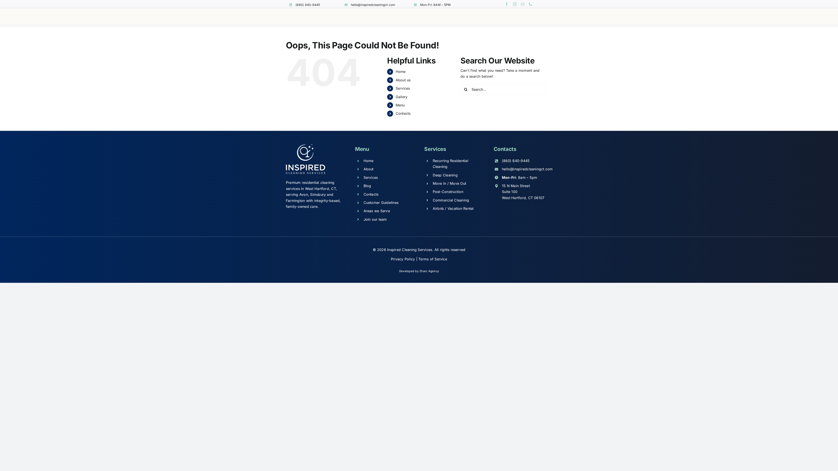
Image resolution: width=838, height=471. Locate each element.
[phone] (530, 4)
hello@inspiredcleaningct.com (373, 5)
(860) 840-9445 (307, 5)
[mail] (522, 4)
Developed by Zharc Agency (419, 271)
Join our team (375, 219)
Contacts (403, 113)
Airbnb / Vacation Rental (453, 208)
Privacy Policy (403, 259)
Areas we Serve (377, 211)
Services (403, 88)
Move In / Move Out (449, 183)
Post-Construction (448, 191)
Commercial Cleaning (451, 200)
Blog (367, 186)
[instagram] (515, 4)
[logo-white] (305, 145)
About (369, 169)
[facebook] (506, 4)
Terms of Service (432, 259)
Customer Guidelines (381, 202)
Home (401, 71)
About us (403, 80)
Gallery (402, 97)
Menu (400, 105)
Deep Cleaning (445, 175)
